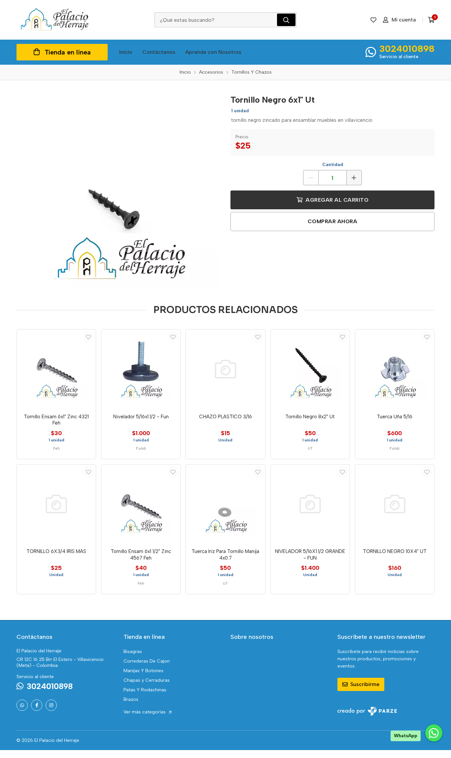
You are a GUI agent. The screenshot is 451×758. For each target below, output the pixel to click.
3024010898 (406, 48)
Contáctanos (158, 52)
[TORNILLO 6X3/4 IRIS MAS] (56, 504)
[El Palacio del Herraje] (54, 20)
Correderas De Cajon (146, 661)
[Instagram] (51, 705)
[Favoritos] (373, 20)
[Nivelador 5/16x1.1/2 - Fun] (140, 368)
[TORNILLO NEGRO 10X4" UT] (394, 504)
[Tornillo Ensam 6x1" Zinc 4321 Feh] (56, 368)
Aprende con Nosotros (213, 52)
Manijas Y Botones (143, 670)
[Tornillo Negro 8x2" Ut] (310, 368)
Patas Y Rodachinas (144, 690)
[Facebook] (36, 705)
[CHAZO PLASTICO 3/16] (225, 368)
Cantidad (332, 164)
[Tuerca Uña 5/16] (394, 368)
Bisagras (132, 651)
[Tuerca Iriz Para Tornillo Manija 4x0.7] (225, 504)
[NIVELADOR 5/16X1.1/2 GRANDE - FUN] (310, 504)
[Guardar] (88, 337)
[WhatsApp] (22, 705)
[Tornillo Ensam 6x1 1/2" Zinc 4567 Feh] (140, 504)
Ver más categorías (145, 712)
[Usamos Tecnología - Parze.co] (367, 711)
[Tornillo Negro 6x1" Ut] (118, 189)
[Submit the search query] (286, 20)
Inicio (125, 52)
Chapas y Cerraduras (146, 680)
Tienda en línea (68, 52)
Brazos (130, 699)
